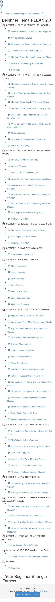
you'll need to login (38, 590)
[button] (1, 2)
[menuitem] (1, 6)
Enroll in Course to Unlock (27, 594)
